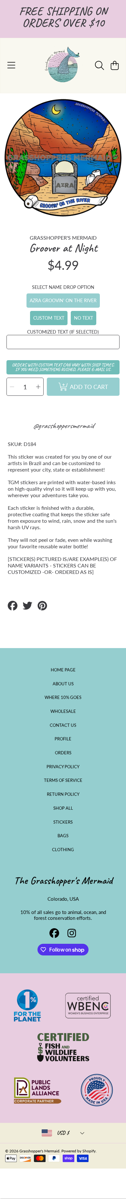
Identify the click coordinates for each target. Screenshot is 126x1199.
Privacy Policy (63, 766)
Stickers (63, 822)
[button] (11, 65)
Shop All (63, 808)
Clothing (63, 849)
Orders (63, 752)
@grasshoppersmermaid (63, 425)
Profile (63, 738)
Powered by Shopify (78, 1150)
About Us (63, 683)
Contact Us (63, 725)
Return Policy (63, 794)
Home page (63, 669)
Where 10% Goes (63, 697)
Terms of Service (63, 780)
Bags (63, 835)
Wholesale (63, 711)
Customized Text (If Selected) (63, 332)
